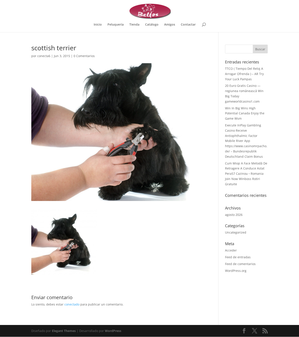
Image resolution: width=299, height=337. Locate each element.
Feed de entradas (238, 257)
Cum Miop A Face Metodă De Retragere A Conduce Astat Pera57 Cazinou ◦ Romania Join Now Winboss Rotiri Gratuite (246, 173)
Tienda (134, 24)
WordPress (113, 331)
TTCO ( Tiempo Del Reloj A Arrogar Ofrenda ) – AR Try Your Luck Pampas (244, 73)
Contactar (188, 24)
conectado (71, 304)
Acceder (231, 250)
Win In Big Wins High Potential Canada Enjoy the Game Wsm (244, 113)
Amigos (169, 24)
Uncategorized (235, 232)
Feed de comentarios (240, 264)
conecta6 (43, 56)
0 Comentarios (84, 56)
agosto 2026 (234, 215)
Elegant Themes (64, 331)
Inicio (98, 24)
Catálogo (151, 24)
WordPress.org (235, 271)
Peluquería (115, 24)
